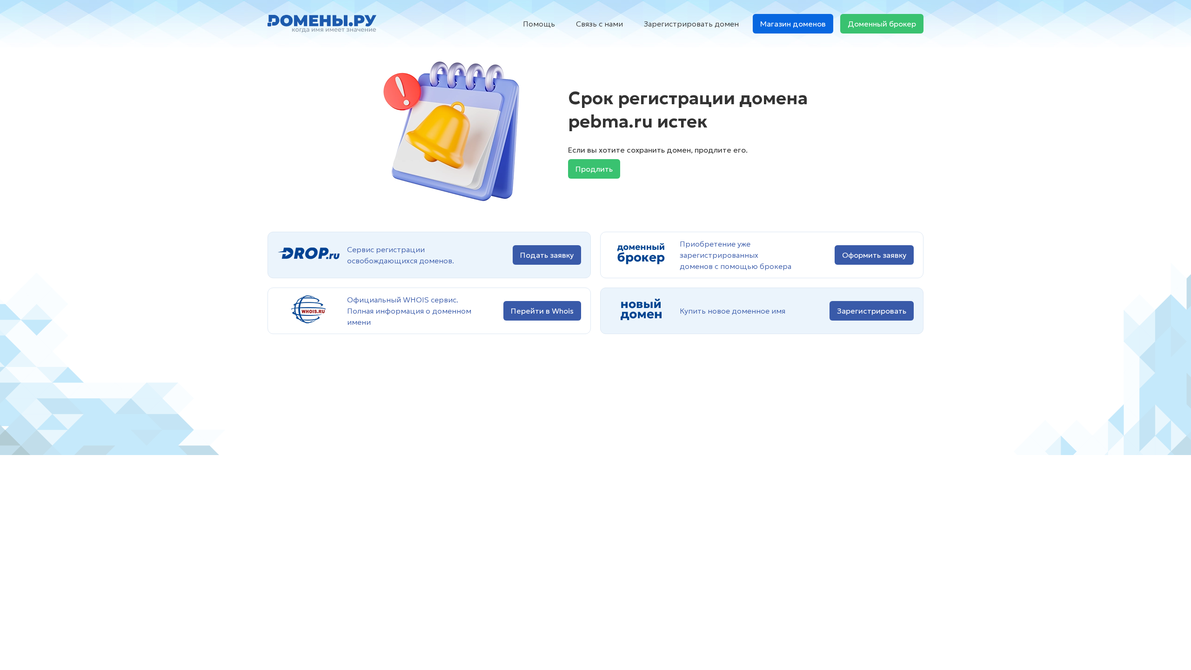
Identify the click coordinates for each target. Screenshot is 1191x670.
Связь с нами (599, 23)
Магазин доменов (793, 23)
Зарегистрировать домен (691, 23)
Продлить (594, 169)
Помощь (539, 23)
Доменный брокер (882, 23)
